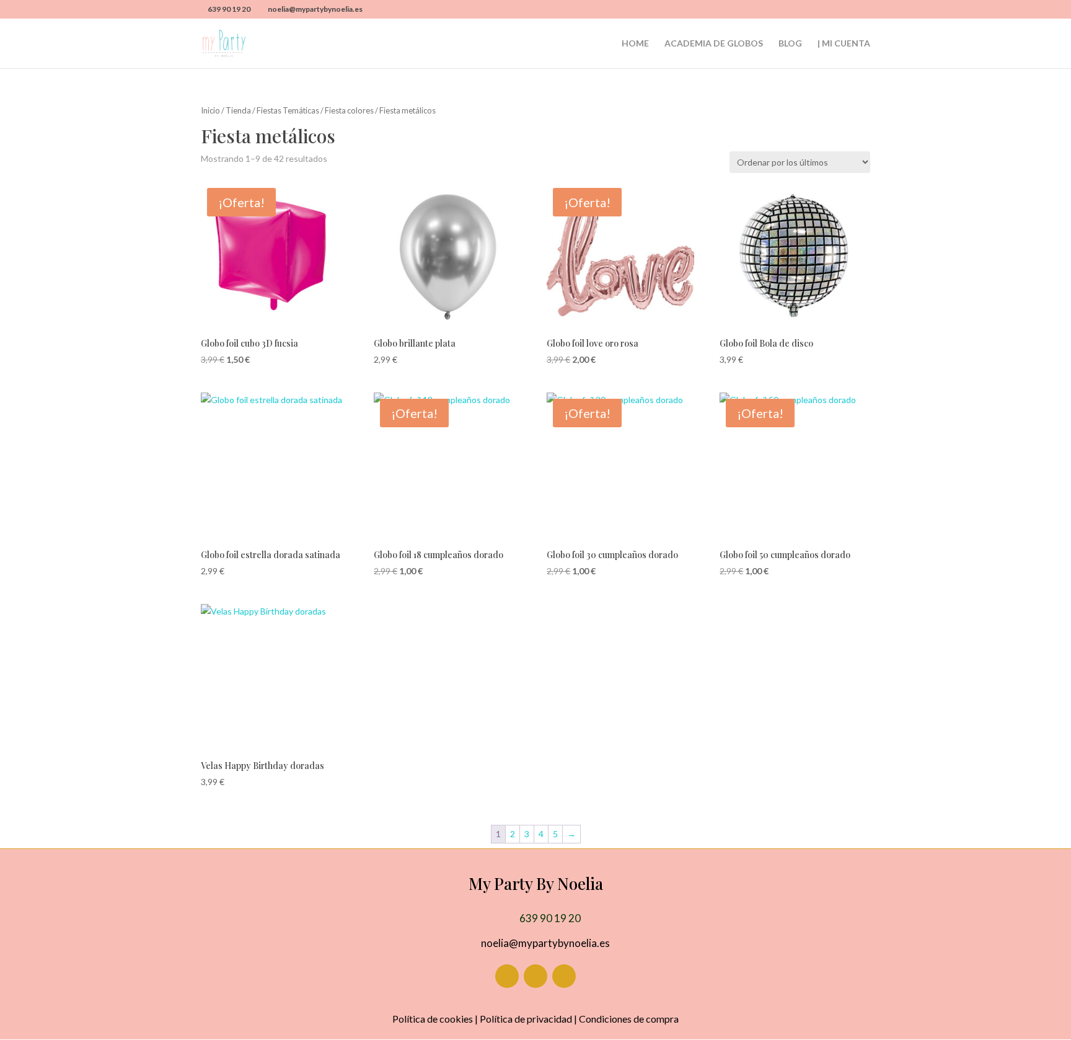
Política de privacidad (526, 1018)
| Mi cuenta (844, 43)
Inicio (210, 110)
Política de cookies (432, 1018)
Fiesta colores (349, 110)
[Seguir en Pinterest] (564, 976)
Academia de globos (713, 43)
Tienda (238, 110)
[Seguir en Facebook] (507, 976)
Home (635, 43)
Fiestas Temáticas (288, 110)
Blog (790, 43)
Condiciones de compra (629, 1018)
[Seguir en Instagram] (535, 976)
